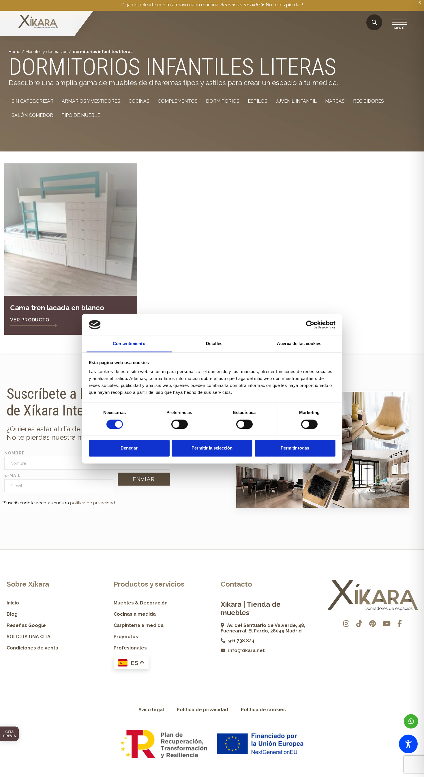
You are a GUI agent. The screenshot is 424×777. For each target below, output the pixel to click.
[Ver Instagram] (346, 623)
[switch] (179, 424)
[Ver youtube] (387, 623)
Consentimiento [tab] (129, 343)
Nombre (14, 453)
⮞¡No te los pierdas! (282, 5)
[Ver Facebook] (399, 623)
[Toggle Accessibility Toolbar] (408, 744)
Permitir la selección (212, 448)
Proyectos (126, 636)
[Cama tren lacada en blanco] (70, 229)
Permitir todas (295, 448)
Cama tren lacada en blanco (57, 308)
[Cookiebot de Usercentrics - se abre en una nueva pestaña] (310, 324)
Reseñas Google (26, 625)
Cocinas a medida (135, 614)
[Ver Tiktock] (359, 623)
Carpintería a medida (139, 625)
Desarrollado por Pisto (403, 775)
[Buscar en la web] (374, 22)
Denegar (129, 448)
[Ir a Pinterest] (372, 623)
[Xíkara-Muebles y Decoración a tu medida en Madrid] (38, 22)
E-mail (12, 475)
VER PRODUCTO (29, 320)
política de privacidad (92, 502)
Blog (12, 614)
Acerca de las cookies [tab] (299, 343)
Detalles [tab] (214, 343)
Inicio (13, 603)
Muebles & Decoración (141, 603)
